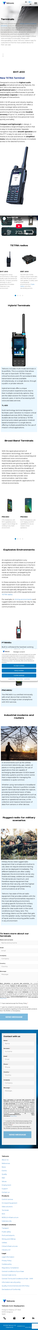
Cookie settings (19, 675)
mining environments (23, 599)
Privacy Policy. (3, 998)
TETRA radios (7, 595)
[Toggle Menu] (35, 3)
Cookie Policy (11, 678)
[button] (15, 295)
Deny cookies (19, 670)
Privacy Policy (19, 678)
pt (30, 4)
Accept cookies (19, 666)
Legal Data (27, 678)
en (29, 2)
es (26, 2)
